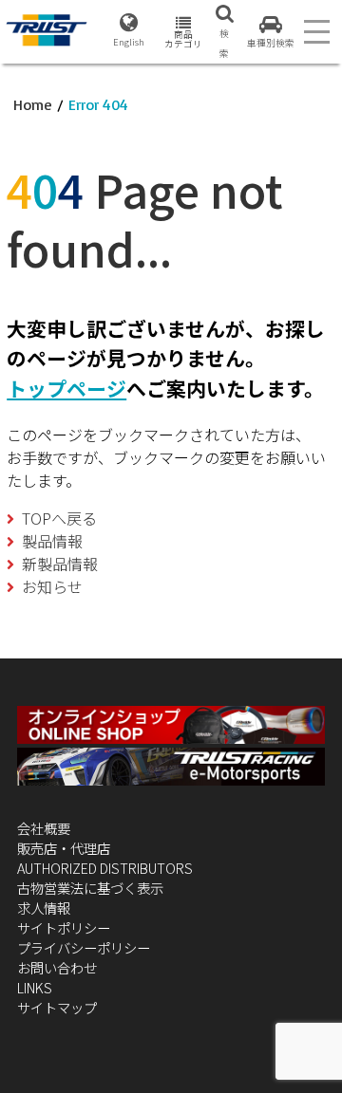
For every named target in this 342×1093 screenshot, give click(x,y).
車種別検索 (270, 42)
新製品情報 (60, 563)
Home (32, 104)
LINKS (34, 987)
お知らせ (52, 586)
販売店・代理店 (63, 848)
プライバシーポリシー (83, 947)
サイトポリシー (63, 927)
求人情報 (43, 907)
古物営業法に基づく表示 (90, 888)
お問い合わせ (57, 967)
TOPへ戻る (59, 518)
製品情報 (52, 540)
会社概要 (43, 828)
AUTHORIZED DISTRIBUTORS (105, 868)
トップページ (66, 388)
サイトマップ (57, 1007)
